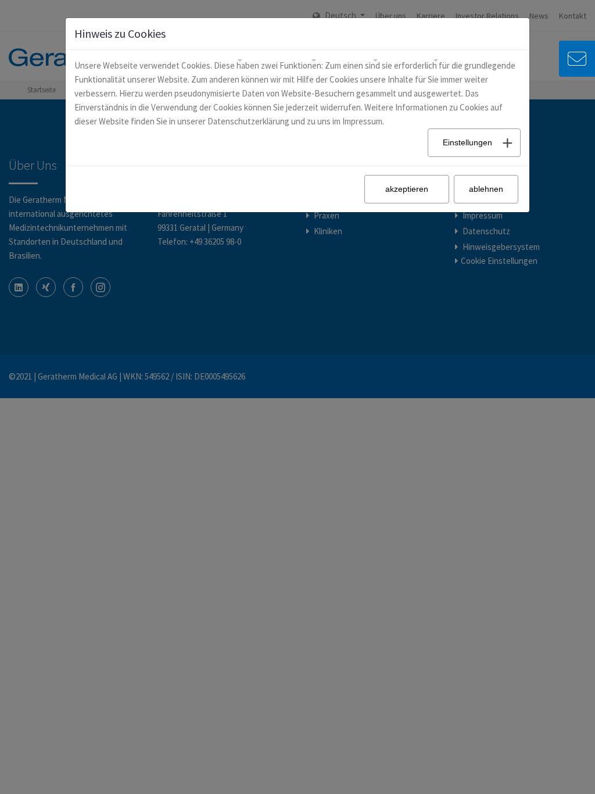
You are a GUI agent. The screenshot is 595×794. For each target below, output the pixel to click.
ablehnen (486, 189)
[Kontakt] (577, 64)
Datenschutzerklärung (248, 121)
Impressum (362, 121)
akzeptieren (406, 189)
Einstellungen (467, 142)
